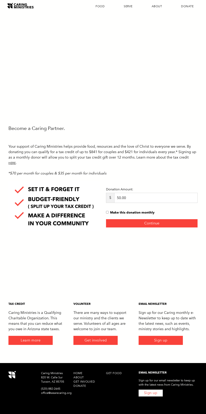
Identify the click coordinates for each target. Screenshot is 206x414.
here (12, 163)
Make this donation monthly (132, 212)
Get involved (95, 340)
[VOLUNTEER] (102, 274)
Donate (187, 6)
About (157, 6)
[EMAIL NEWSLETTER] (168, 274)
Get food (114, 373)
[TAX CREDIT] (37, 274)
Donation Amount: (119, 189)
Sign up (160, 340)
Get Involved (84, 381)
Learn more (30, 340)
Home (77, 373)
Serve (128, 6)
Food (100, 6)
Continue (151, 223)
